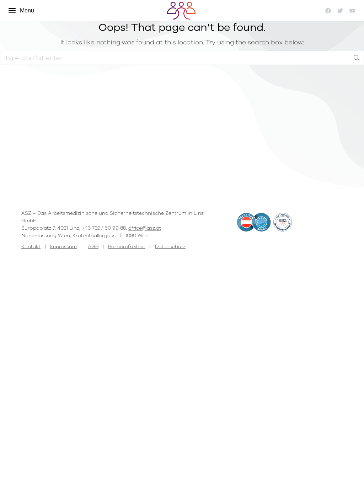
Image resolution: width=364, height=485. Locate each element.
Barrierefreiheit (126, 246)
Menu (27, 10)
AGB (93, 246)
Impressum (63, 246)
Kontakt (31, 246)
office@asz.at (144, 228)
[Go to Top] (353, 474)
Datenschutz (170, 246)
